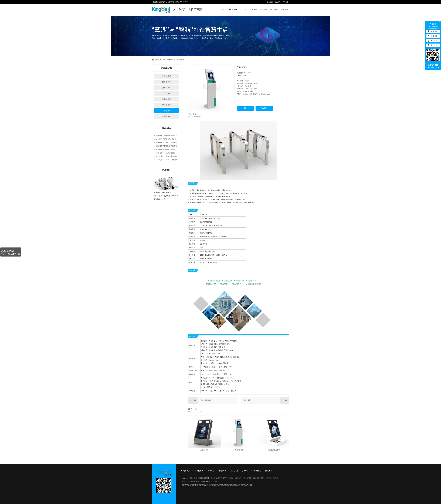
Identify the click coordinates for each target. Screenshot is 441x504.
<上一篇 (193, 400)
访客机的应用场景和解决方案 (166, 136)
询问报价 (264, 108)
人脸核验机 (247, 400)
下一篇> (285, 400)
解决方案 (253, 9)
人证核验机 (181, 59)
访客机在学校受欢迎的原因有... (167, 146)
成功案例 (263, 9)
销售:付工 (434, 31)
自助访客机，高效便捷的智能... (167, 156)
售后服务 (434, 45)
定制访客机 (166, 116)
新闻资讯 (284, 9)
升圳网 (275, 478)
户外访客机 (166, 105)
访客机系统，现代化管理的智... (167, 142)
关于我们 (274, 9)
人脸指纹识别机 (205, 400)
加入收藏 (277, 2)
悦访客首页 (185, 471)
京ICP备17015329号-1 (235, 478)
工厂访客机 (166, 93)
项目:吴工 (434, 36)
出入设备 (243, 9)
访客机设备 (232, 9)
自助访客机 (166, 99)
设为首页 (270, 2)
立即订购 (245, 108)
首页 (222, 9)
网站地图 (285, 2)
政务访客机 (166, 82)
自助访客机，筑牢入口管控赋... (167, 160)
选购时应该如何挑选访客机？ (166, 149)
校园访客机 (166, 76)
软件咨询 (434, 40)
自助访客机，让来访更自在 (165, 153)
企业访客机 (166, 88)
